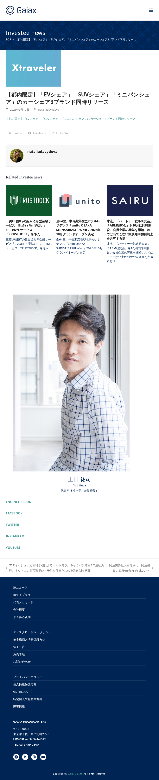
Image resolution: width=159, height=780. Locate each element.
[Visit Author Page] (16, 155)
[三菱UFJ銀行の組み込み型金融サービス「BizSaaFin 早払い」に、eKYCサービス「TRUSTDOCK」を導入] (29, 200)
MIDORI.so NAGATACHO (29, 739)
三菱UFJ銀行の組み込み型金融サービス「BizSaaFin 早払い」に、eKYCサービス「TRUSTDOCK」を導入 (28, 227)
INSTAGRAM (15, 536)
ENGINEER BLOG (18, 502)
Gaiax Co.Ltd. (75, 774)
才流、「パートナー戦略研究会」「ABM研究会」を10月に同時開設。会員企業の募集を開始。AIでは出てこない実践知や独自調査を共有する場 (130, 229)
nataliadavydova (48, 109)
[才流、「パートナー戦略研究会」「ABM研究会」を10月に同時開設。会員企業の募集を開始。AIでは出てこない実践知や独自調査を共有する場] (130, 200)
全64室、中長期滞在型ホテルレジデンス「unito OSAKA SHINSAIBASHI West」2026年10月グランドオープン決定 (78, 227)
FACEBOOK (14, 513)
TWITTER (12, 525)
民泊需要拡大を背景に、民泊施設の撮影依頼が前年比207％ (129, 568)
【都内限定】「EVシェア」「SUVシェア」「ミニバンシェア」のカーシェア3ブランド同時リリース (71, 119)
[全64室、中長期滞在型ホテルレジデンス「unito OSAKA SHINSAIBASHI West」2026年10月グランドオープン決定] (79, 200)
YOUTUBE (13, 548)
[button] (151, 10)
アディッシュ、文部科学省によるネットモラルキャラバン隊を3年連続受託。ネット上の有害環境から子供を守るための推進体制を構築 (55, 568)
